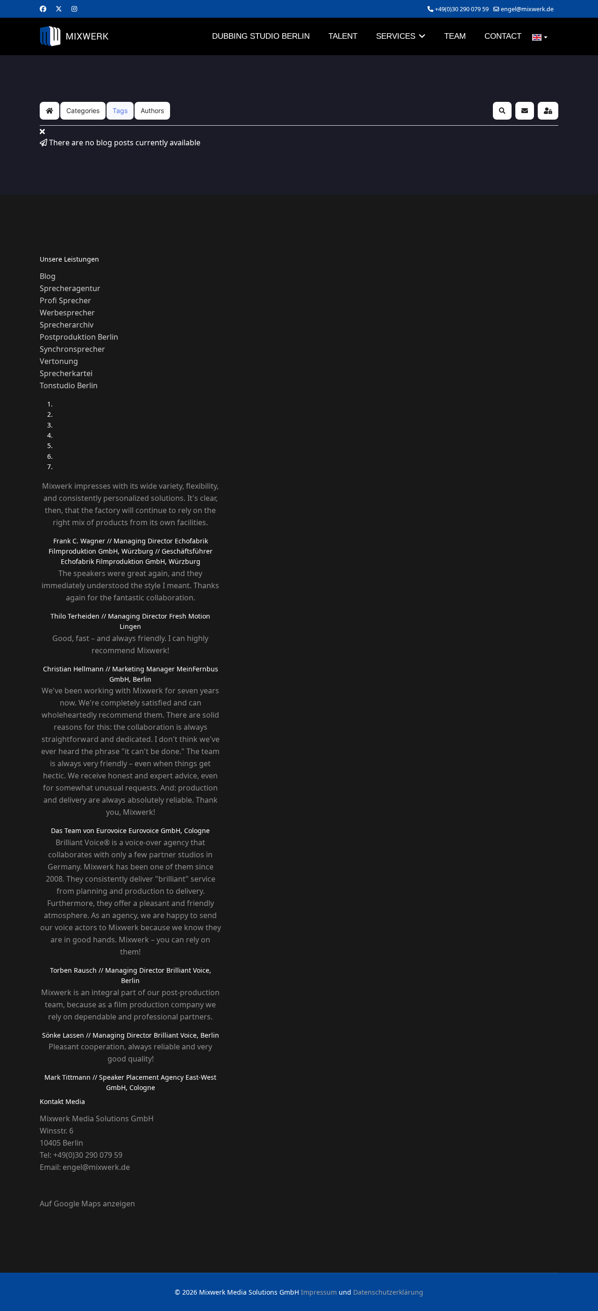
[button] (502, 111)
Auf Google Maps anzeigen (87, 1203)
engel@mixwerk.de (527, 9)
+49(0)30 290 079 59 (462, 9)
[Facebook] (43, 8)
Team (455, 36)
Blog (48, 276)
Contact (502, 36)
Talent (342, 36)
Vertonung (59, 361)
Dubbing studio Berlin (261, 36)
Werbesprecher (67, 312)
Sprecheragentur (70, 288)
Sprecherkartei (66, 373)
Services (395, 36)
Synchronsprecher (72, 349)
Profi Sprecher (65, 300)
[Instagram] (74, 8)
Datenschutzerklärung (388, 1292)
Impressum (319, 1292)
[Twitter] (59, 8)
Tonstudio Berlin (69, 385)
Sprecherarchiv (66, 325)
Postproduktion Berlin (79, 337)
